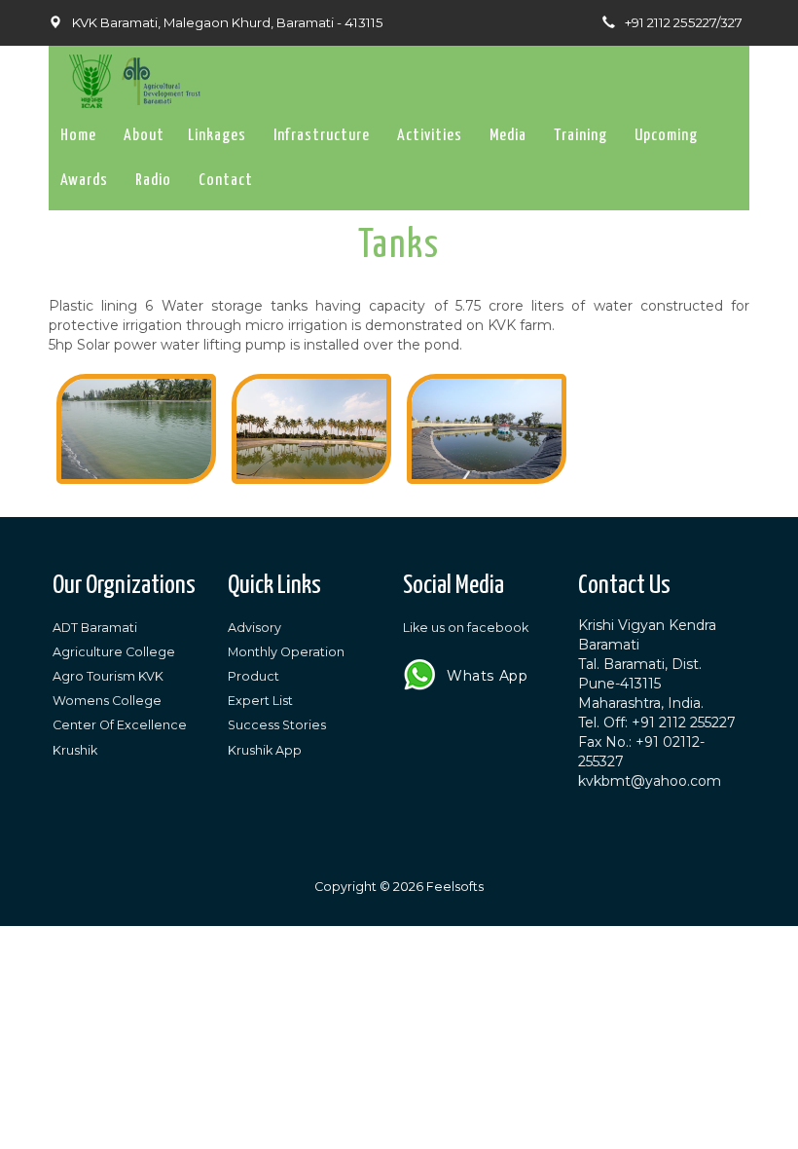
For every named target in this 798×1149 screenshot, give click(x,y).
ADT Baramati (95, 627)
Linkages (217, 136)
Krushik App (265, 750)
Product (253, 676)
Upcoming (666, 136)
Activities (429, 136)
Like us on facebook (465, 627)
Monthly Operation (286, 652)
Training (580, 136)
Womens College (107, 700)
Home (78, 136)
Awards (84, 180)
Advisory (254, 627)
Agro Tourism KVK (108, 676)
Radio (153, 180)
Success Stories (277, 725)
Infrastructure (321, 136)
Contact (226, 180)
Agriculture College (114, 652)
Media (508, 136)
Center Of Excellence (120, 725)
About (144, 136)
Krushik (75, 750)
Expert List (260, 700)
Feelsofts (455, 886)
